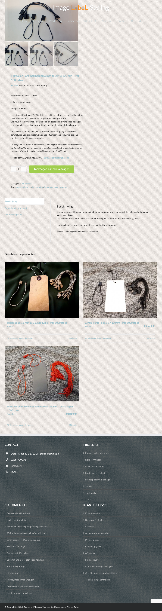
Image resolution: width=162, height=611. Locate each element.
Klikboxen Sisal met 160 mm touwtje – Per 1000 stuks (37, 322)
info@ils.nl (16, 465)
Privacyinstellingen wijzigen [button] (20, 579)
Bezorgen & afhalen (94, 520)
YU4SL (88, 499)
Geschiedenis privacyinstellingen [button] (23, 586)
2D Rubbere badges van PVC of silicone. (26, 533)
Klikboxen (27, 183)
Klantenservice (92, 513)
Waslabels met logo (16, 546)
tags (56, 187)
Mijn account (91, 559)
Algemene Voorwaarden (97, 533)
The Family (90, 493)
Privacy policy (92, 539)
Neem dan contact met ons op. (56, 157)
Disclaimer (28, 607)
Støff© (88, 486)
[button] (140, 21)
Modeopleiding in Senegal (97, 479)
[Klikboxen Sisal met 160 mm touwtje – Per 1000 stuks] (42, 290)
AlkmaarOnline (73, 607)
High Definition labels (17, 520)
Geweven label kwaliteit (18, 513)
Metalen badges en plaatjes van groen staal (27, 526)
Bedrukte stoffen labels (18, 553)
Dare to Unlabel (93, 459)
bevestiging (37, 187)
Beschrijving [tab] (11, 201)
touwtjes (63, 187)
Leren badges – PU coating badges (23, 539)
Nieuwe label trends (16, 573)
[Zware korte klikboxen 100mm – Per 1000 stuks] (120, 290)
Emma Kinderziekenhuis (97, 453)
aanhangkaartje (23, 187)
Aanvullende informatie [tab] (16, 208)
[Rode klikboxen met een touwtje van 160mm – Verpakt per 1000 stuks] (42, 374)
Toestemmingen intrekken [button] (19, 593)
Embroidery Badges (16, 566)
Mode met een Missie (95, 473)
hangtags (48, 187)
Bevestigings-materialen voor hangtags (25, 559)
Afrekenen (90, 553)
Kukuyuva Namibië (94, 466)
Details (74, 338)
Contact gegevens (94, 546)
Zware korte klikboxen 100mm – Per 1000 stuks (112, 322)
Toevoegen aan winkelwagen (52, 169)
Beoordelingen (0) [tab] (13, 214)
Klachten (89, 526)
